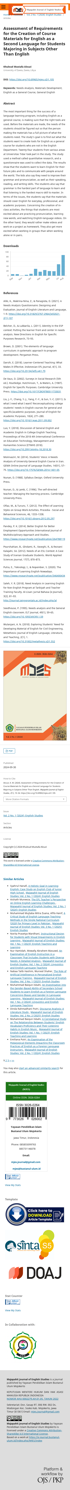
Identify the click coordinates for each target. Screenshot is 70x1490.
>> (13, 1060)
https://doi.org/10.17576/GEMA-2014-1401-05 (33, 469)
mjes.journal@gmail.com (23, 1162)
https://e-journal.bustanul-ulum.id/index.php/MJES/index (33, 1439)
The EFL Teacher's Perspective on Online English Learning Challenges (38, 901)
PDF (10, 750)
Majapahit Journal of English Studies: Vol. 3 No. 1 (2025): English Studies (37, 927)
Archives (18, 14)
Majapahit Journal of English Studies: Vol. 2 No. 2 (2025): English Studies (36, 1014)
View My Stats (13, 1185)
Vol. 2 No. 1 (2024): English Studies (44, 14)
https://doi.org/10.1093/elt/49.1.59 (23, 616)
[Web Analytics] (12, 1178)
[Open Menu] (3, 6)
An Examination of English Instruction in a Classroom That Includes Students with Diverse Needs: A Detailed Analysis (37, 956)
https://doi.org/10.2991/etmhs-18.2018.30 (27, 449)
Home (6, 14)
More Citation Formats (17, 799)
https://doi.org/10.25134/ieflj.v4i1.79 (24, 371)
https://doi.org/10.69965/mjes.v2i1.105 (31, 79)
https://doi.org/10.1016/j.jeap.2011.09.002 (27, 420)
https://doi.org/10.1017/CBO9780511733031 (36, 391)
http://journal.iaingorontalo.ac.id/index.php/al (30, 600)
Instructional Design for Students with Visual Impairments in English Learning (37, 937)
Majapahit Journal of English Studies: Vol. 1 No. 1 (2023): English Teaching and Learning (37, 944)
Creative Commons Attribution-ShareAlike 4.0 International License (34, 1432)
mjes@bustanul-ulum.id (23, 1168)
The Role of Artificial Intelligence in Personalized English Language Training (38, 975)
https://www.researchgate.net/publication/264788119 (34, 539)
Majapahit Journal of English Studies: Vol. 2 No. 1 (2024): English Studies (35, 894)
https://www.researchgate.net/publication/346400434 (34, 575)
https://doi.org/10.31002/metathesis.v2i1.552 (29, 641)
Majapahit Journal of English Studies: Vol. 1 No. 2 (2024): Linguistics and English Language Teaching (38, 964)
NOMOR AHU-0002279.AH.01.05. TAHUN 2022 (32, 1398)
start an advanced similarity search (39, 1068)
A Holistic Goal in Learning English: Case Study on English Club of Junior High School (36, 889)
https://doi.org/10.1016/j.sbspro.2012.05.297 (29, 518)
